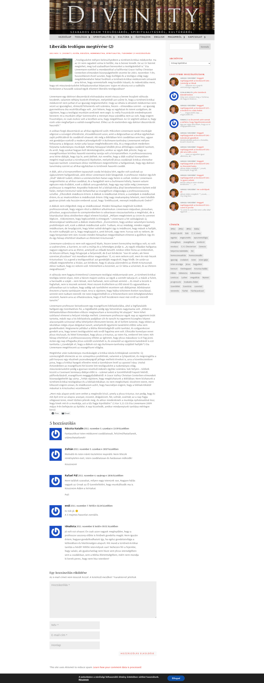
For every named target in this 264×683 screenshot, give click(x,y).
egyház (174, 238)
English (159, 37)
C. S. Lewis (196, 233)
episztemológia (201, 238)
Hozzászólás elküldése (137, 653)
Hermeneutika (97, 53)
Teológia (81, 37)
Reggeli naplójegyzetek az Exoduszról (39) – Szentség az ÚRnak (195, 81)
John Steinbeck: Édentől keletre (193, 94)
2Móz (180, 229)
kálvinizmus (195, 273)
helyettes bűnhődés (179, 251)
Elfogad (176, 678)
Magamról (175, 37)
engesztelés (185, 238)
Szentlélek (175, 286)
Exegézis (84, 53)
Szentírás (187, 286)
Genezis (202, 246)
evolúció (201, 242)
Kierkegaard (186, 269)
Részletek (84, 679)
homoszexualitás (178, 255)
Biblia (196, 229)
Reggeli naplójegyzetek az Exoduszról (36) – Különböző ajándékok (195, 136)
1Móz (173, 229)
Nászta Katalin (74, 429)
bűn (187, 233)
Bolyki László (176, 233)
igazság (174, 260)
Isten (193, 260)
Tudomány (127, 53)
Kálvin (173, 273)
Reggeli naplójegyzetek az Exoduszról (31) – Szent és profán (195, 205)
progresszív (176, 282)
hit (192, 251)
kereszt (174, 269)
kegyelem (197, 264)
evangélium (176, 242)
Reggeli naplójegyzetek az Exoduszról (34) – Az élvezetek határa (195, 164)
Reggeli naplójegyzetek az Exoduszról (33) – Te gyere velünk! (195, 178)
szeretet (198, 286)
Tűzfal (185, 291)
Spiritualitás (102, 37)
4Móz (188, 229)
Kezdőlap (65, 37)
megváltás (195, 277)
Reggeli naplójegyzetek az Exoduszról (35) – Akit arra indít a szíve (195, 150)
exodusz (174, 246)
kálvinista (183, 273)
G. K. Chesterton (188, 246)
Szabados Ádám (191, 282)
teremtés (175, 291)
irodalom (184, 260)
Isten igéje (203, 260)
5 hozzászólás (142, 53)
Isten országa (177, 264)
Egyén (76, 53)
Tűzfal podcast (197, 291)
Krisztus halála (200, 269)
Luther (184, 277)
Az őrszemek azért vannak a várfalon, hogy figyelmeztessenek (195, 121)
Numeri (206, 277)
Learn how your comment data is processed (117, 667)
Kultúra (123, 37)
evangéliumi (189, 242)
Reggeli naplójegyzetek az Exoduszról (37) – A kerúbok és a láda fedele (195, 108)
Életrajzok (143, 37)
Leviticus (174, 277)
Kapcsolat (195, 37)
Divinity (67, 53)
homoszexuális (195, 255)
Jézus (188, 264)
